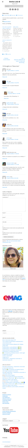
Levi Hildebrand (6, 397)
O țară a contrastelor (7, 355)
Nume (4, 212)
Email (4, 217)
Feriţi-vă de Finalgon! (10, 375)
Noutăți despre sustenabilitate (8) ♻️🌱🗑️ (11, 348)
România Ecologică (6, 394)
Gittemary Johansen (6, 399)
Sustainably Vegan (6, 400)
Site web (4, 222)
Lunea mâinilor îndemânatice (9, 411)
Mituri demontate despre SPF (9, 340)
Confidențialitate (7, 446)
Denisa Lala (13, 15)
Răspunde (4, 77)
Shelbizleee (5, 396)
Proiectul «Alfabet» (6, 412)
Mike (7, 81)
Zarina (3, 378)
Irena (3, 372)
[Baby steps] (18, 31)
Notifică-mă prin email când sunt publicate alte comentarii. (13, 228)
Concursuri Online (10, 163)
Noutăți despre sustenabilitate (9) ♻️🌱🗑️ (11, 347)
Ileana (3, 366)
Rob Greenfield (5, 403)
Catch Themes (21, 446)
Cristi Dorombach (6, 442)
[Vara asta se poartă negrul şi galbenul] (7, 32)
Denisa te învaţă (6, 414)
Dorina (4, 369)
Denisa (9, 92)
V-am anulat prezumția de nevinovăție (14, 376)
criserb (7, 138)
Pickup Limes (5, 401)
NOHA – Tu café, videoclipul (12, 381)
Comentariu (5, 197)
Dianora (8, 176)
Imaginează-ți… (5, 357)
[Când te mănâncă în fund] (7, 45)
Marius (4, 383)
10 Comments (20, 15)
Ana (3, 376)
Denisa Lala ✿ (14, 2)
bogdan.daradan (10, 102)
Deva (8, 54)
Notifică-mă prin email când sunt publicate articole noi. (12, 233)
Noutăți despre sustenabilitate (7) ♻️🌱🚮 (15, 382)
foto (4, 54)
